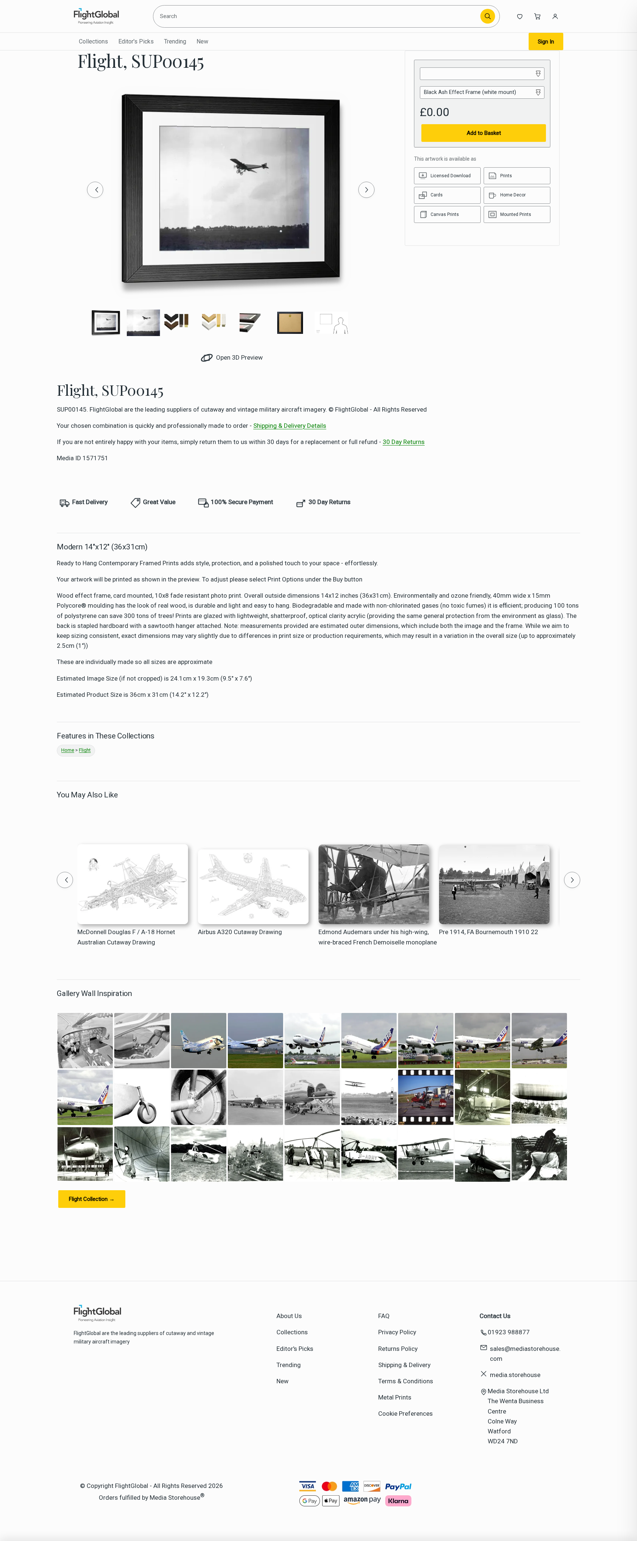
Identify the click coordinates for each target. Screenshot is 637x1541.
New (202, 41)
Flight (85, 750)
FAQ (384, 1316)
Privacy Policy (397, 1332)
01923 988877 (509, 1332)
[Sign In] (555, 16)
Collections (93, 41)
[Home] (107, 16)
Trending (175, 41)
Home (67, 750)
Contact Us (495, 1316)
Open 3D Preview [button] (239, 357)
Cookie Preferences (405, 1413)
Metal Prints (394, 1397)
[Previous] (95, 190)
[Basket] (537, 16)
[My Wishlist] (520, 16)
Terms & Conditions (405, 1381)
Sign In (546, 41)
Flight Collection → (92, 1199)
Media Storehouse (175, 1497)
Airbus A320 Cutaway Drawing (240, 932)
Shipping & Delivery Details (289, 425)
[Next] (366, 190)
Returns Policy (398, 1348)
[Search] (487, 16)
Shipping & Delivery (404, 1365)
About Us (289, 1316)
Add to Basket (484, 133)
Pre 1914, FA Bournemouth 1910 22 (488, 932)
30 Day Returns (404, 441)
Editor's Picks (136, 41)
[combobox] (318, 16)
